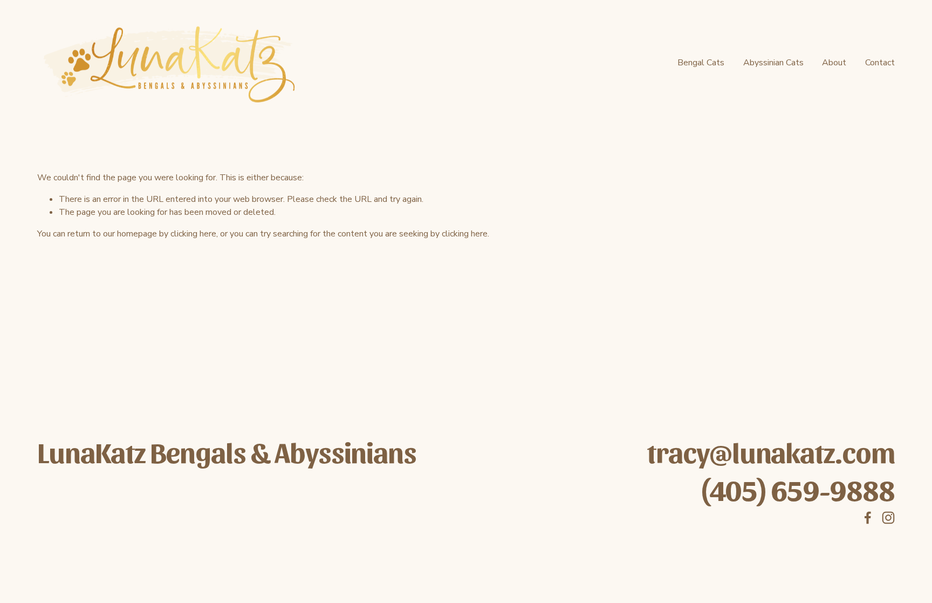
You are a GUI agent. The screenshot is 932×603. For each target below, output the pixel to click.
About (834, 63)
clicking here (193, 234)
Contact (880, 63)
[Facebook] (867, 517)
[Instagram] (888, 517)
